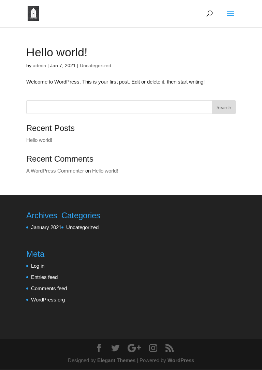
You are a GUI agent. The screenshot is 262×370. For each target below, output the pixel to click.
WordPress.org (48, 299)
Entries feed (44, 277)
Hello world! (56, 52)
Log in (37, 266)
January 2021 (46, 227)
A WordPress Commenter (55, 171)
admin (39, 65)
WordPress (181, 360)
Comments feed (49, 288)
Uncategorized (95, 65)
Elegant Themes (116, 360)
